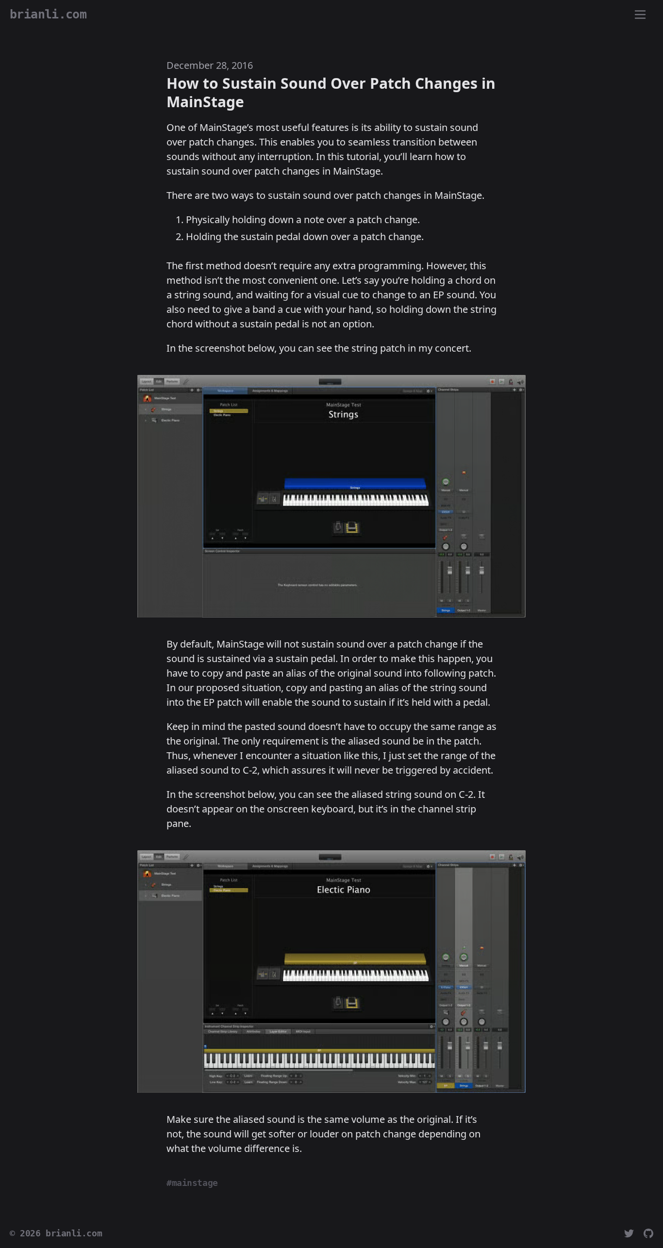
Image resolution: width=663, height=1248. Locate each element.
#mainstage (192, 1183)
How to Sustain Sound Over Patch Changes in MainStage (331, 92)
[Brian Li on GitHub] (648, 1233)
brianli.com (74, 1233)
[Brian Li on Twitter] (629, 1233)
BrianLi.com (48, 14)
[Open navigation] (640, 14)
